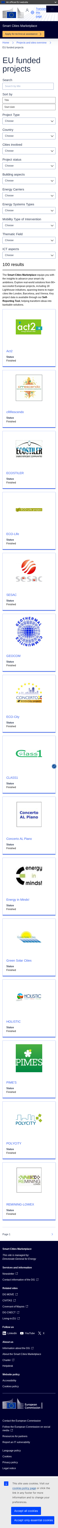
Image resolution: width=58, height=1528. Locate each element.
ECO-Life (12, 534)
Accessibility (9, 1380)
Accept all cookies (26, 1510)
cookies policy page (24, 1488)
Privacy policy (10, 1462)
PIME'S (11, 1082)
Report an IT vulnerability (16, 1442)
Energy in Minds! (17, 899)
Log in (27, 10)
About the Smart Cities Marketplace (21, 1354)
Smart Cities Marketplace (17, 1249)
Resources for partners (14, 1436)
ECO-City (12, 716)
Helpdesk (7, 1366)
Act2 (9, 351)
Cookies (7, 1456)
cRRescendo (15, 412)
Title (6, 100)
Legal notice (9, 1468)
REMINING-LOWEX (20, 1204)
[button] (32, 12)
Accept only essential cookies (33, 1520)
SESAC (11, 595)
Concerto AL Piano (19, 838)
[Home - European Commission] (13, 12)
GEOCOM (13, 656)
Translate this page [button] (41, 12)
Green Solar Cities (19, 960)
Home (5, 42)
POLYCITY (13, 1143)
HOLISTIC (13, 1021)
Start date (9, 107)
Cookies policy (10, 1386)
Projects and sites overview (32, 42)
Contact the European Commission (21, 1420)
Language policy (11, 1450)
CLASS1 (12, 777)
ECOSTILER (15, 473)
